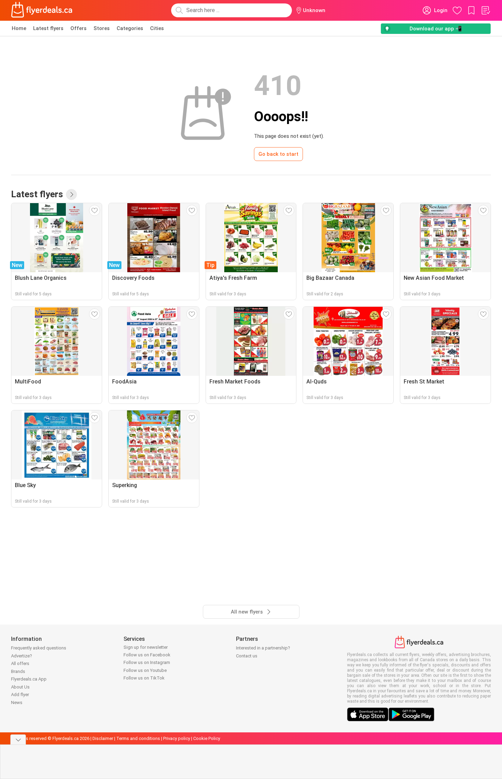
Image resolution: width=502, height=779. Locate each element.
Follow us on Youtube (145, 670)
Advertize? (21, 655)
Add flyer (20, 694)
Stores (101, 28)
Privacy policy (176, 738)
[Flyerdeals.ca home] (41, 10)
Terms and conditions (138, 738)
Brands (18, 671)
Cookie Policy (206, 738)
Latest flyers (48, 28)
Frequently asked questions (38, 647)
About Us (20, 687)
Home (19, 28)
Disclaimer (102, 738)
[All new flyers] (71, 194)
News (16, 702)
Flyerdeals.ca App (29, 679)
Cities (157, 28)
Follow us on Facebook (147, 654)
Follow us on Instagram (147, 662)
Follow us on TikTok (144, 678)
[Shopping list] (485, 10)
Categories (130, 28)
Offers (78, 28)
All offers (20, 663)
